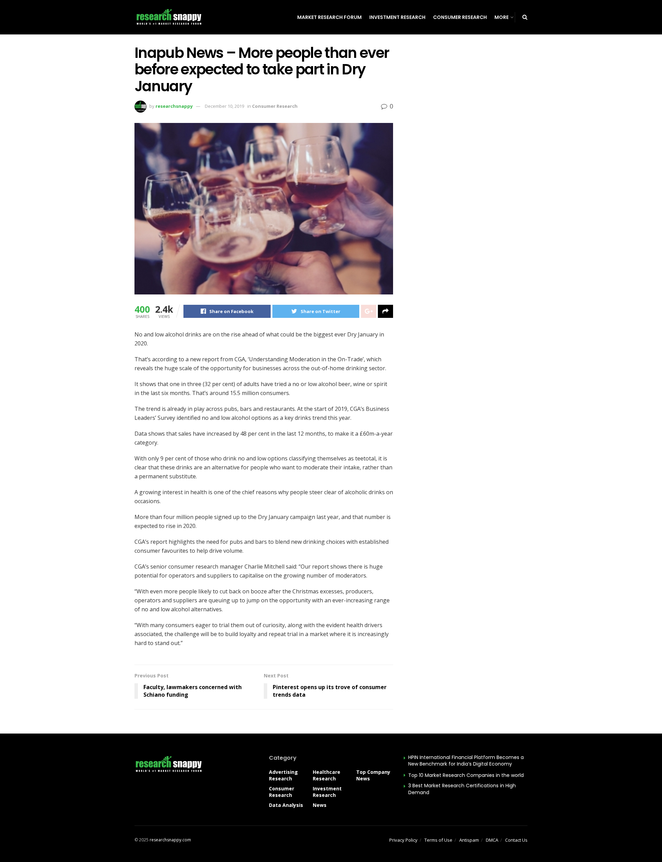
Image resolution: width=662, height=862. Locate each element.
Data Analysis (286, 805)
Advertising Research (283, 775)
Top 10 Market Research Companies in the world (466, 775)
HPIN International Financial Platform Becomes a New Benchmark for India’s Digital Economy (466, 761)
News (320, 805)
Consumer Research (460, 17)
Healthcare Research (326, 775)
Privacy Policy (403, 840)
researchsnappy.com (170, 840)
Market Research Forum (329, 17)
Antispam (469, 840)
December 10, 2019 (224, 106)
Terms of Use (438, 840)
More (501, 17)
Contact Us (516, 840)
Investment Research (397, 17)
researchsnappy (174, 106)
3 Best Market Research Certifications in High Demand (462, 789)
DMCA (492, 840)
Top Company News (373, 775)
